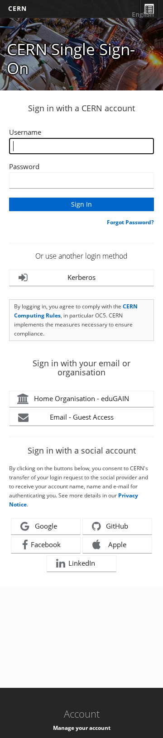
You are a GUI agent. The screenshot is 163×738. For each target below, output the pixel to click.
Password (24, 166)
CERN (17, 8)
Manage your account (81, 728)
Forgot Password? (130, 222)
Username (25, 132)
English (143, 14)
